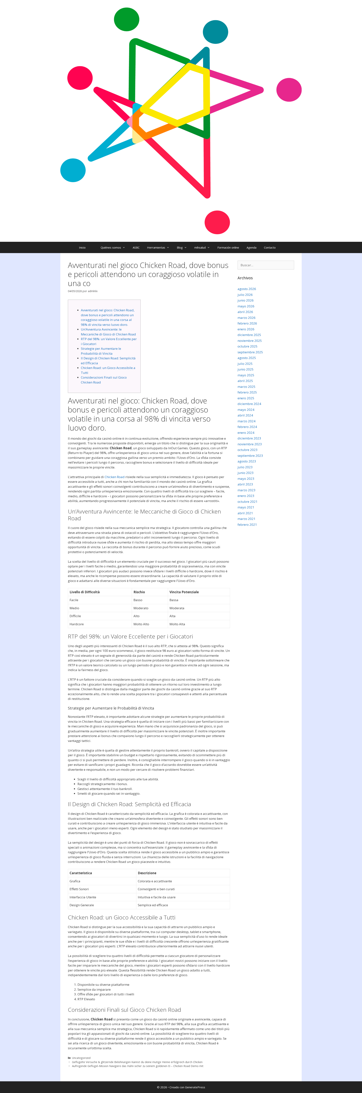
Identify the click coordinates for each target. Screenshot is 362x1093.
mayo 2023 (246, 478)
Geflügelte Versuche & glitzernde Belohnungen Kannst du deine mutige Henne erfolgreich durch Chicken (137, 1062)
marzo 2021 (246, 519)
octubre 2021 (248, 501)
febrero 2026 (247, 323)
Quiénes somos (111, 247)
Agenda (251, 247)
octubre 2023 (248, 450)
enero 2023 (246, 496)
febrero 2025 (247, 392)
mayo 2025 (246, 375)
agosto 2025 (247, 358)
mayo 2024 (246, 409)
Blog (180, 247)
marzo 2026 (246, 317)
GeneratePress (195, 1087)
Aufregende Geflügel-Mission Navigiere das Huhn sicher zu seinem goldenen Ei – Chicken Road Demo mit (137, 1066)
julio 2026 (245, 294)
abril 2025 (245, 381)
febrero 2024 (247, 427)
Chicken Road (115, 477)
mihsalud (200, 247)
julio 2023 (245, 467)
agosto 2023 (247, 461)
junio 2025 (246, 369)
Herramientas (156, 247)
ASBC (136, 247)
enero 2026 (246, 329)
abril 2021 (245, 513)
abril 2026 (245, 312)
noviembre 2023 (250, 444)
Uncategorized (81, 1058)
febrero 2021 (247, 524)
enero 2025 (246, 398)
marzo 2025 (246, 386)
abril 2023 (245, 484)
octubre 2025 (248, 346)
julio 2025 (245, 363)
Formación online (228, 247)
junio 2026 (246, 300)
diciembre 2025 (249, 335)
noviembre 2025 (250, 340)
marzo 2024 (246, 421)
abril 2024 (245, 415)
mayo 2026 (246, 306)
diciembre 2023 (249, 438)
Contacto (270, 247)
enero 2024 (246, 432)
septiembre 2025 (250, 352)
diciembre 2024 (249, 404)
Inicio (82, 247)
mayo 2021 (246, 507)
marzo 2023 (246, 490)
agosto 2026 (247, 289)
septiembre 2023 (250, 455)
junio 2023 (246, 473)
